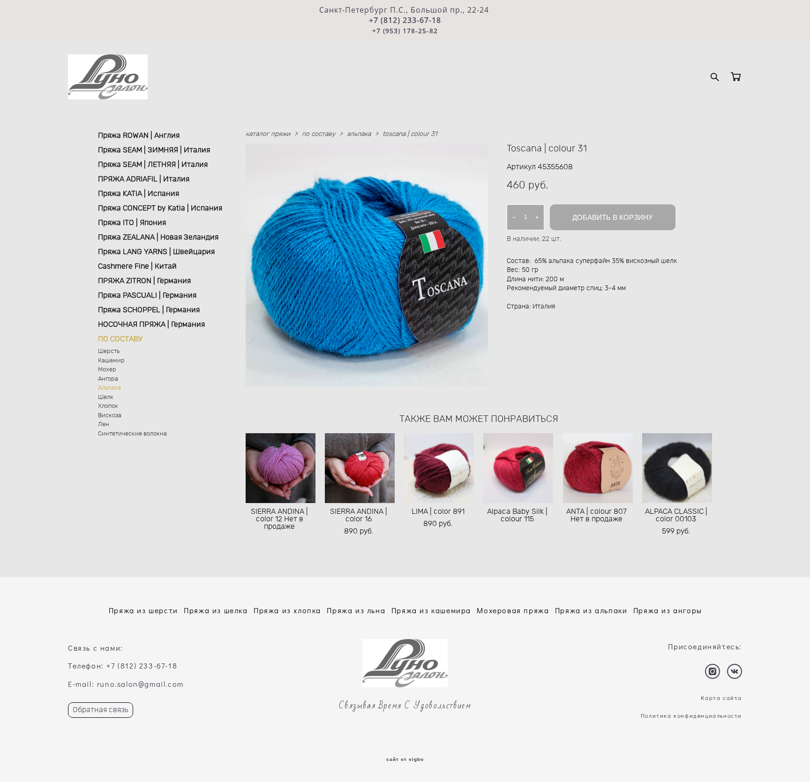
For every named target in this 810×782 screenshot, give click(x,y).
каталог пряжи (268, 134)
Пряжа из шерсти (143, 610)
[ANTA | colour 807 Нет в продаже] (598, 468)
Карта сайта (721, 697)
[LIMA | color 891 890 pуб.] (439, 468)
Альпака (109, 388)
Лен (103, 424)
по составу (318, 134)
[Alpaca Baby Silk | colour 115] (518, 468)
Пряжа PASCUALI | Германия (147, 295)
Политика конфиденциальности (691, 715)
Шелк (105, 397)
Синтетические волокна (132, 434)
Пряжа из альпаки (591, 610)
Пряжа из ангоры (667, 610)
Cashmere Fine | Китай (137, 266)
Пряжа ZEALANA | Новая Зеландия (158, 237)
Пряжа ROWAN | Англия (139, 135)
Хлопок (108, 406)
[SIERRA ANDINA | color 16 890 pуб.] (360, 468)
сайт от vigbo (405, 759)
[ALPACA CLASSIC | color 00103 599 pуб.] (677, 468)
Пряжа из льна (356, 610)
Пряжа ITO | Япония (132, 222)
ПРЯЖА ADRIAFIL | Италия (143, 179)
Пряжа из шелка (216, 610)
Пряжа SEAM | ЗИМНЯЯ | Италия (154, 150)
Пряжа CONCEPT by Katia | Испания (160, 208)
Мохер (107, 370)
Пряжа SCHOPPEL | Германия (149, 310)
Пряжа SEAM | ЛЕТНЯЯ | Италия (153, 164)
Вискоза (109, 416)
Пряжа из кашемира (431, 610)
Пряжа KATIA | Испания (138, 193)
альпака (359, 134)
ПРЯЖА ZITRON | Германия (144, 281)
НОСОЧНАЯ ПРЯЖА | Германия (151, 324)
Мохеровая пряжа (513, 610)
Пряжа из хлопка (287, 610)
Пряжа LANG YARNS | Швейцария (156, 252)
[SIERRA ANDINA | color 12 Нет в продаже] (280, 468)
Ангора (108, 379)
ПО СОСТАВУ (120, 339)
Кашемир (111, 361)
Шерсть (109, 351)
